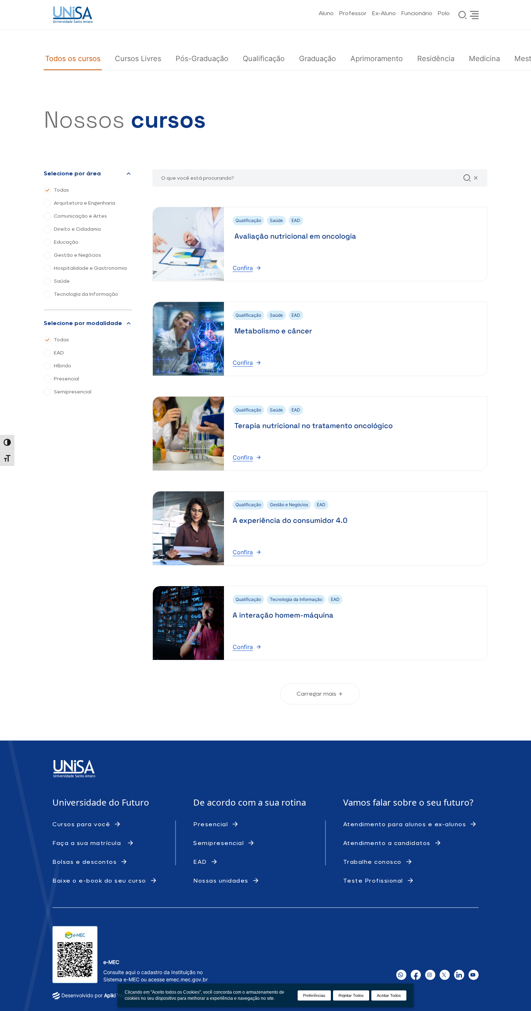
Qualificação (264, 58)
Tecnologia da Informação (86, 294)
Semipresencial (72, 391)
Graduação (317, 58)
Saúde (62, 281)
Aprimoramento (376, 58)
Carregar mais (316, 694)
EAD (59, 352)
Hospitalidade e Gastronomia (90, 268)
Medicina (484, 58)
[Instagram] (430, 975)
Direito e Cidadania (77, 229)
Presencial (66, 378)
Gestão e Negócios (77, 255)
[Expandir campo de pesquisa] (462, 14)
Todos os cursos (72, 58)
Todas (61, 190)
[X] (445, 975)
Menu (474, 14)
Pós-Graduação (202, 58)
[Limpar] (476, 178)
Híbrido (62, 365)
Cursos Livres (138, 58)
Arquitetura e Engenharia (84, 203)
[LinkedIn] (459, 975)
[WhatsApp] (401, 975)
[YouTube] (474, 975)
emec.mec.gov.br (187, 979)
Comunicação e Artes (80, 216)
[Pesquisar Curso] (467, 178)
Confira (247, 268)
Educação (66, 242)
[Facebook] (416, 975)
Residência (435, 58)
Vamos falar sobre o (385, 802)
